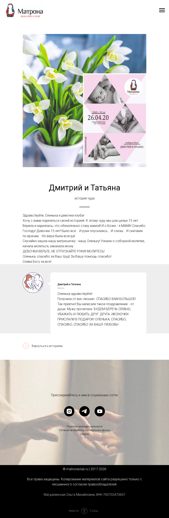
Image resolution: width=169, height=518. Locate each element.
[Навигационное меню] (162, 10)
